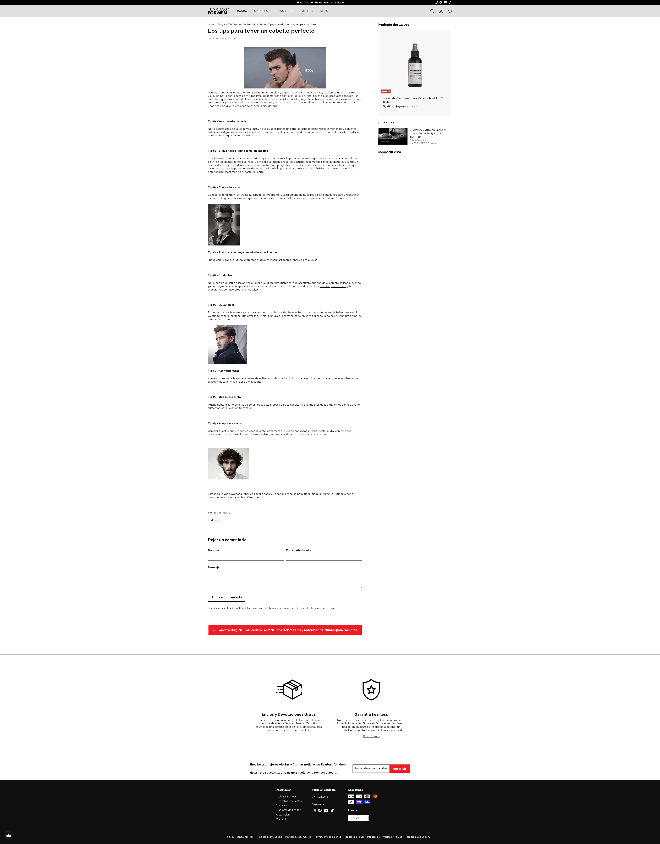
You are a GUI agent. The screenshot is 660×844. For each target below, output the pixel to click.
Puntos (306, 11)
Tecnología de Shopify (417, 837)
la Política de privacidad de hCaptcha (284, 608)
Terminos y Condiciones (327, 837)
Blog (324, 11)
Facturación (283, 814)
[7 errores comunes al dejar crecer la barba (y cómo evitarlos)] (393, 136)
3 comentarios (418, 140)
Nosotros (284, 11)
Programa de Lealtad (288, 810)
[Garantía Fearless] (371, 689)
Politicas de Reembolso (298, 837)
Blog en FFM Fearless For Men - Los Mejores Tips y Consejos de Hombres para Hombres (267, 24)
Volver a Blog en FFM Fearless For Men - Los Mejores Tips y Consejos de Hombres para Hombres (287, 630)
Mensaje (214, 567)
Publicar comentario (227, 597)
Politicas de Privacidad (269, 837)
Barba (242, 11)
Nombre (213, 550)
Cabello (261, 11)
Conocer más (371, 736)
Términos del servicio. (323, 608)
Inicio (211, 24)
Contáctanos (283, 805)
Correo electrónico (299, 550)
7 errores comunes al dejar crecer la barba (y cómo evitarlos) (428, 133)
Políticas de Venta (354, 837)
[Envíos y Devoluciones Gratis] (289, 689)
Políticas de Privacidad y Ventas (384, 837)
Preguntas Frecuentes (289, 801)
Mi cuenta (281, 819)
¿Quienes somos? (286, 796)
